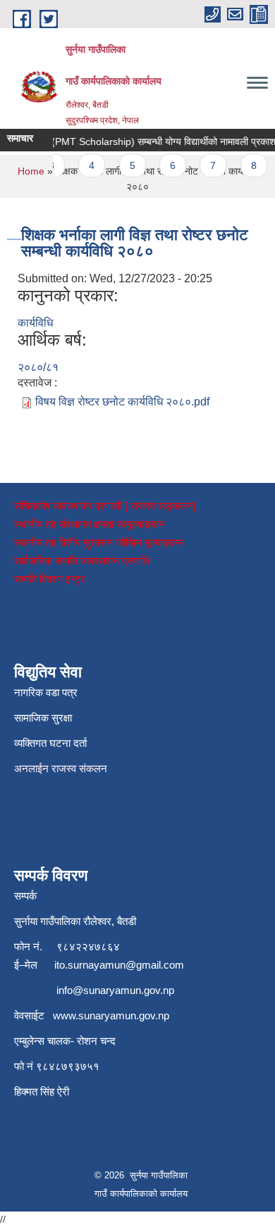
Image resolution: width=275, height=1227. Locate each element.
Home (31, 171)
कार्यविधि (35, 323)
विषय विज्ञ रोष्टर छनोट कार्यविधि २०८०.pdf (122, 402)
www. (65, 1015)
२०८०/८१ (38, 367)
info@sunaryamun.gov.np (115, 990)
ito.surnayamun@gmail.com (119, 965)
